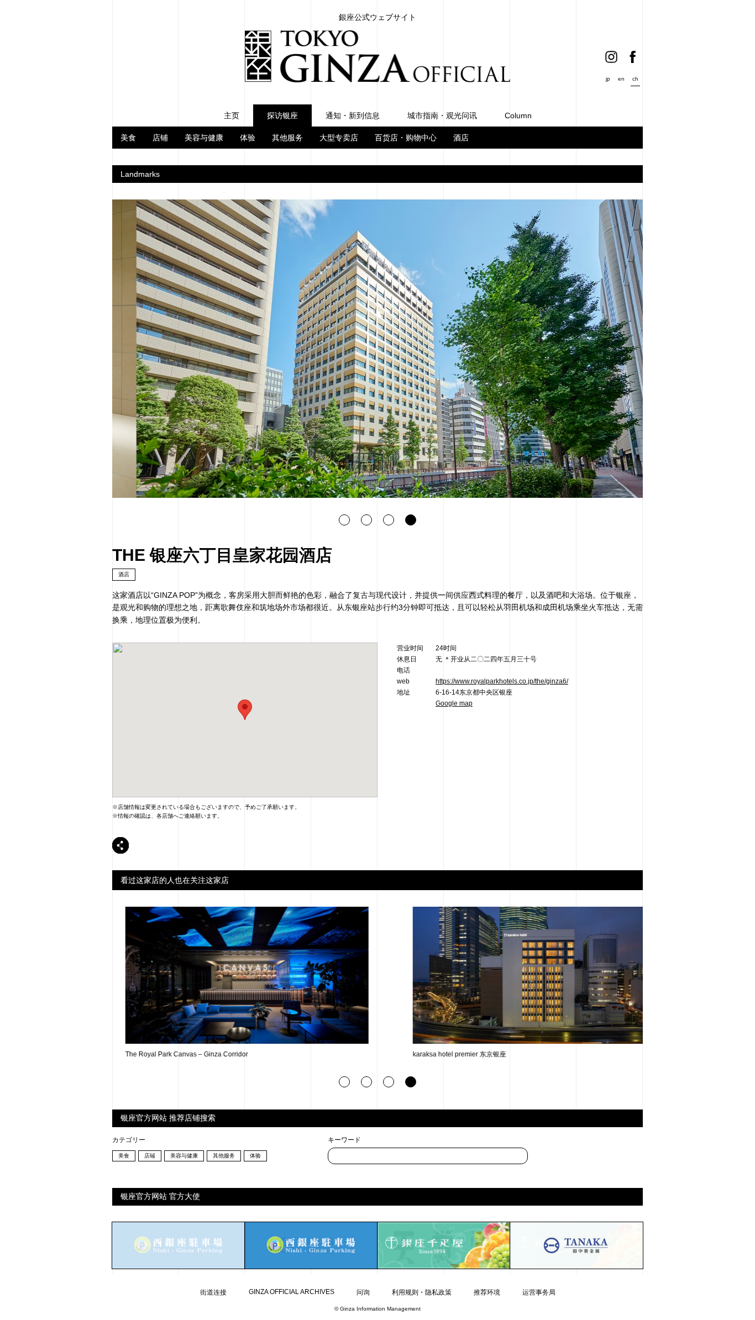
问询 (363, 1292)
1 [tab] (344, 519)
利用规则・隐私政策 (422, 1292)
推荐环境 (487, 1292)
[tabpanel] (377, 348)
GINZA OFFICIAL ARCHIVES (291, 1292)
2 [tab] (366, 519)
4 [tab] (410, 519)
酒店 (461, 137)
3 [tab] (388, 519)
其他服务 (287, 137)
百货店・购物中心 (406, 137)
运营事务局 (538, 1292)
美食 (128, 137)
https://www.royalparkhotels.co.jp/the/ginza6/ (502, 681)
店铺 (160, 137)
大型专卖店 (338, 137)
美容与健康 (204, 137)
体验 (247, 137)
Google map (454, 703)
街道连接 (213, 1292)
